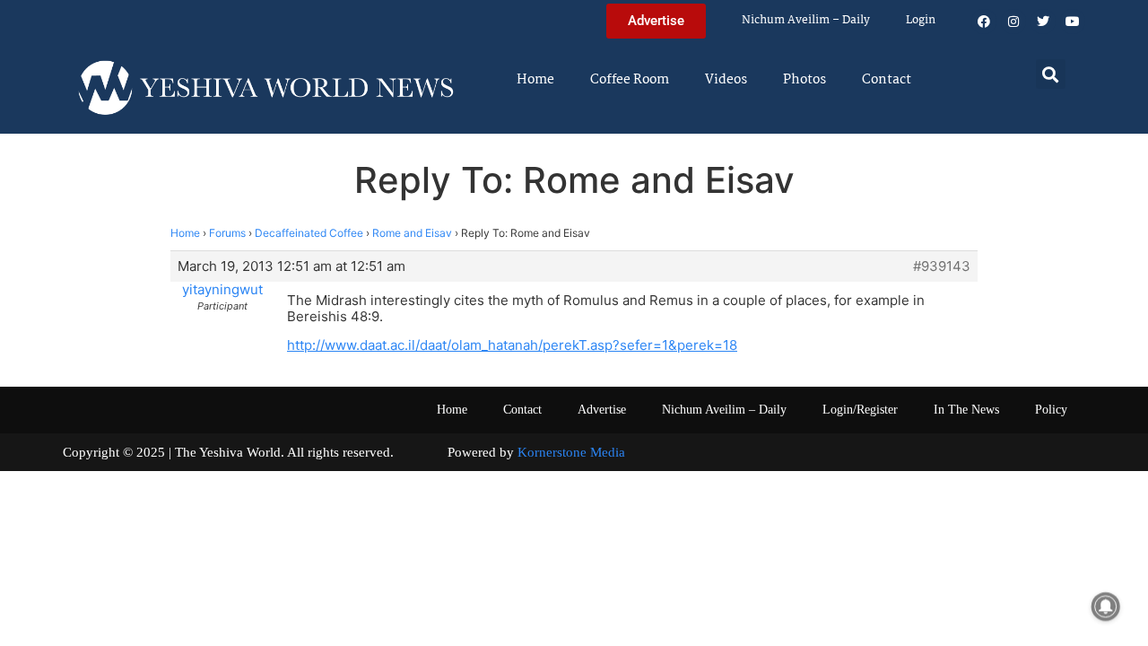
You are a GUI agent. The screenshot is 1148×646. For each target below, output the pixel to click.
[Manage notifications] (1105, 606)
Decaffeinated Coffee (309, 233)
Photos (804, 80)
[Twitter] (1043, 21)
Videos (726, 80)
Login (920, 20)
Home (535, 80)
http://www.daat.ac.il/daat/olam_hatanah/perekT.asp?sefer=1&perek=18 (512, 345)
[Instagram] (1013, 21)
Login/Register (860, 409)
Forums (227, 233)
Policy (1051, 409)
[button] (1050, 74)
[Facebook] (983, 21)
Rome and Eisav (412, 233)
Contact (886, 80)
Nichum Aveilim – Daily (806, 20)
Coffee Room (629, 80)
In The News (966, 409)
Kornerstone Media (571, 452)
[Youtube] (1072, 21)
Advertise (602, 409)
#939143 (941, 266)
